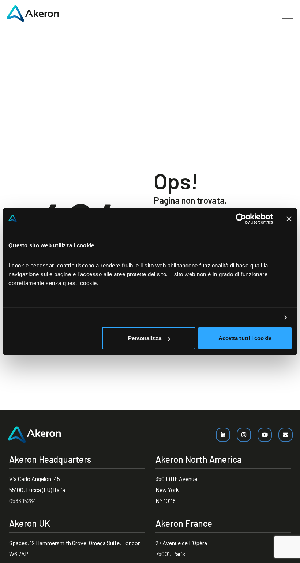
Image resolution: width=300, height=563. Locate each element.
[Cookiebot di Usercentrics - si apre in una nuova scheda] (241, 218)
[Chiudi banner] (289, 218)
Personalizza (144, 338)
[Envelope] (285, 435)
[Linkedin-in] (223, 435)
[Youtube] (265, 435)
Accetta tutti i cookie (244, 338)
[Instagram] (244, 435)
